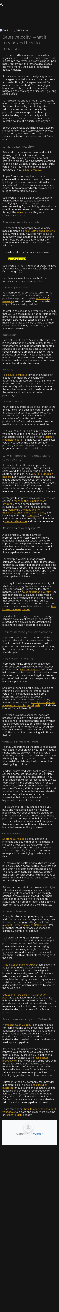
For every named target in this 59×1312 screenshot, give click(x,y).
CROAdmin (35, 1134)
